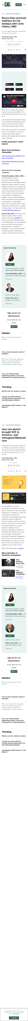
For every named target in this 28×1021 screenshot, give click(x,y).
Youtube (20, 548)
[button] (3, 5)
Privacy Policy (16, 1013)
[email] (19, 50)
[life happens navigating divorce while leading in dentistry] (8, 573)
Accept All (14, 1017)
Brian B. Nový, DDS (8, 459)
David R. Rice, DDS (7, 38)
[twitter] (14, 50)
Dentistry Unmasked (14, 13)
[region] (14, 1014)
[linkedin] (11, 50)
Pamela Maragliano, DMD (9, 36)
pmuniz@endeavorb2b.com (12, 210)
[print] (25, 50)
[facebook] (8, 50)
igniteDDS (17, 218)
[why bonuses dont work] (8, 562)
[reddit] (16, 50)
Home (3, 13)
